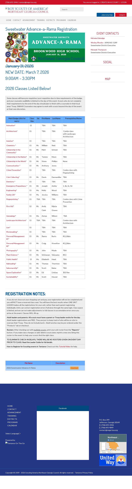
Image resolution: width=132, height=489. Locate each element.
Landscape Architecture (16, 220)
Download (74, 368)
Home (8, 20)
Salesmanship (11, 268)
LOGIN (123, 2)
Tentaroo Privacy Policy (84, 473)
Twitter (125, 9)
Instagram (100, 68)
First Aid (9, 206)
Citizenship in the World (16, 161)
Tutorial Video (64, 346)
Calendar (71, 20)
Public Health (11, 259)
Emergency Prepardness (16, 186)
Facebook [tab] (63, 408)
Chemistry (10, 145)
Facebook (122, 9)
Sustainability (11, 277)
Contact (17, 20)
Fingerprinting (12, 199)
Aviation (9, 141)
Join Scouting (107, 15)
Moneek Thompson (98, 50)
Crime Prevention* (13, 170)
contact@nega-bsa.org (27, 2)
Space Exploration (13, 272)
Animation (10, 125)
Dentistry (10, 181)
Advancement (29, 20)
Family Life (10, 195)
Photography (11, 250)
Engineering (11, 190)
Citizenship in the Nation (16, 157)
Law (8, 227)
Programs (61, 20)
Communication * (13, 166)
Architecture (11, 131)
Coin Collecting (12, 177)
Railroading (10, 264)
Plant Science (12, 255)
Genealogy (10, 216)
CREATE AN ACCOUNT (109, 2)
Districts (50, 20)
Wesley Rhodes (97, 42)
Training (41, 20)
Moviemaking (11, 232)
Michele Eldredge (98, 38)
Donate (122, 15)
